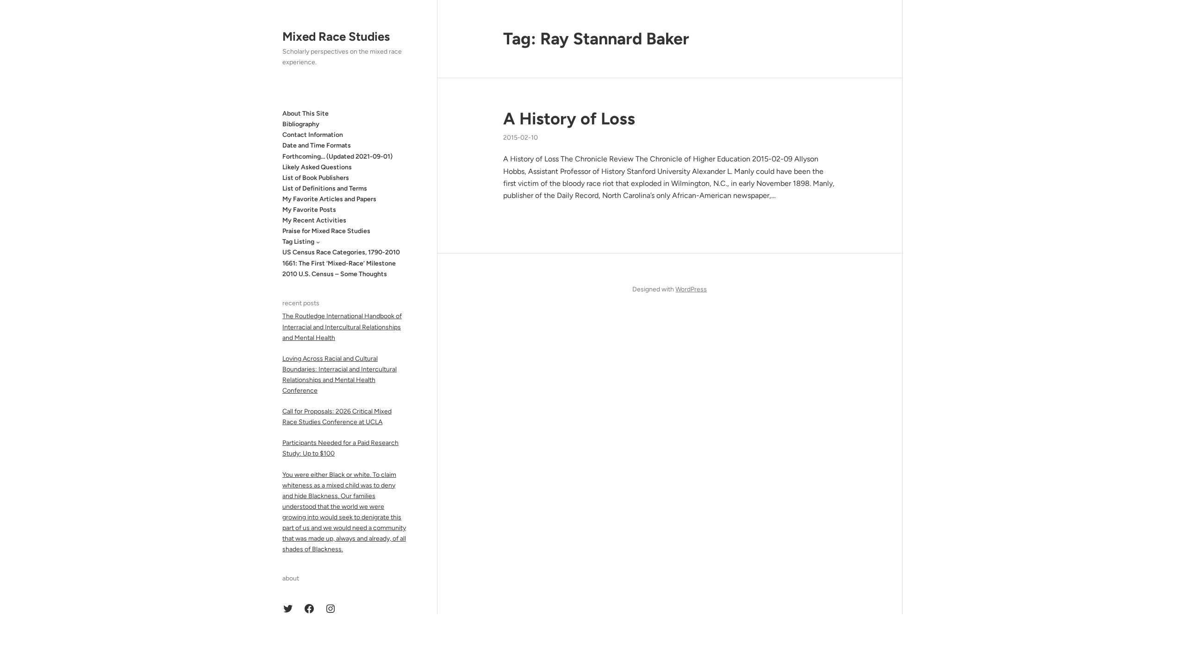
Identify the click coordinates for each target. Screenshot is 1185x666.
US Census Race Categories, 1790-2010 (341, 252)
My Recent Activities (314, 220)
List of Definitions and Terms (324, 188)
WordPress (691, 289)
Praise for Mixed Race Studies (326, 231)
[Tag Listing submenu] (318, 242)
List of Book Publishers (315, 178)
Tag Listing (298, 242)
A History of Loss (569, 119)
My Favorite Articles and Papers (329, 199)
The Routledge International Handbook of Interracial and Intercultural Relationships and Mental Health (342, 326)
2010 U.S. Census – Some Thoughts (334, 274)
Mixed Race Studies (336, 36)
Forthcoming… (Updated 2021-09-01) (337, 156)
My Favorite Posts (309, 210)
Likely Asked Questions (317, 167)
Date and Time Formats (316, 145)
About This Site (305, 113)
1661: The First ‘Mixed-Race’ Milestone (339, 263)
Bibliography (300, 124)
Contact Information (312, 135)
